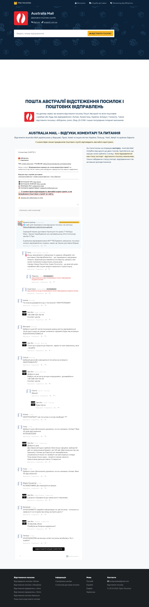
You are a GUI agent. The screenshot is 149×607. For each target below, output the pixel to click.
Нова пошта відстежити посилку (27, 599)
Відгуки (36, 22)
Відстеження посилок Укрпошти (27, 595)
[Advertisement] (74, 77)
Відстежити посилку (115, 585)
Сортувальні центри (63, 581)
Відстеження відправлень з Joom (27, 588)
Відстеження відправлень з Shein (27, 592)
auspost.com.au (50, 22)
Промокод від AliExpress (122, 3)
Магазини (80, 3)
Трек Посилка (24, 3)
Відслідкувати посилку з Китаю (26, 581)
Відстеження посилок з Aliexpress (27, 585)
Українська (90, 592)
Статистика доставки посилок (67, 585)
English (89, 588)
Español (89, 585)
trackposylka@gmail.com (119, 581)
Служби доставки (98, 3)
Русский (89, 581)
